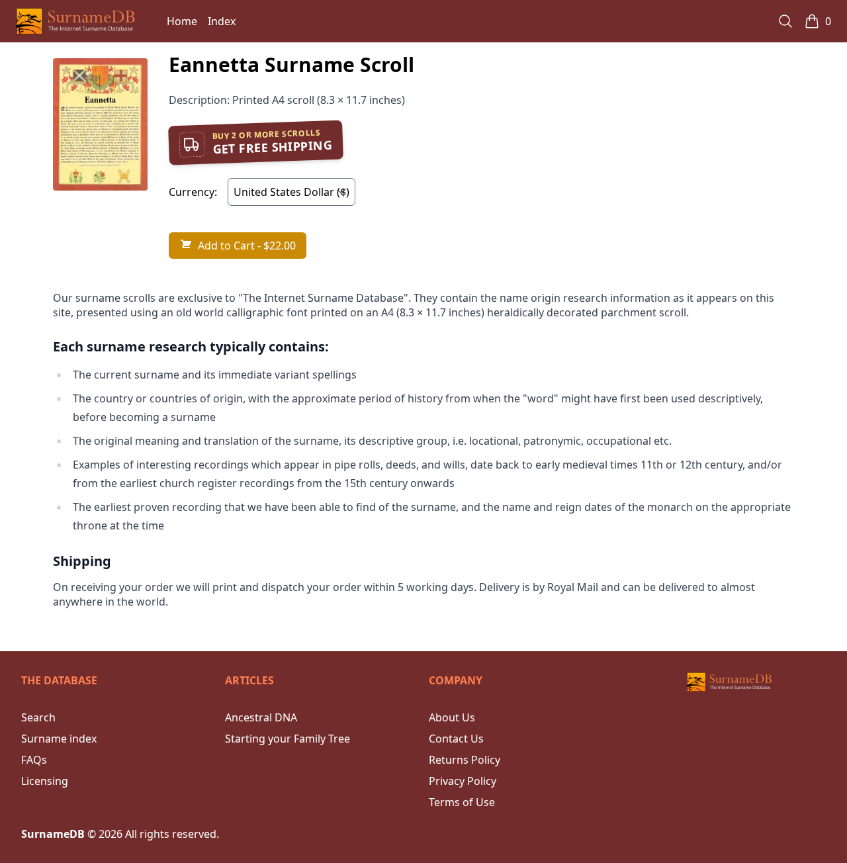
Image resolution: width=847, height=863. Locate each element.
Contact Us (456, 738)
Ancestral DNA (261, 717)
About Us (452, 717)
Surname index (59, 738)
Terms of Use (462, 802)
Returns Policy (464, 759)
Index (222, 21)
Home (182, 21)
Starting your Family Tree (287, 738)
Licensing (44, 781)
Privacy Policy (462, 781)
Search (38, 717)
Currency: (193, 192)
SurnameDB (53, 834)
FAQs (34, 759)
